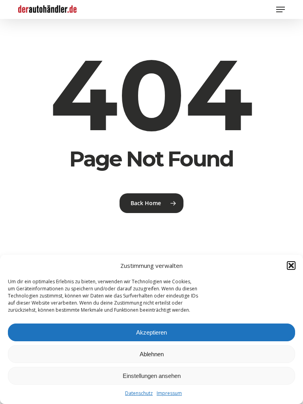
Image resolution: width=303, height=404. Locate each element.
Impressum (169, 393)
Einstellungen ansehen (152, 375)
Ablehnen (152, 354)
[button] (291, 265)
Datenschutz (139, 393)
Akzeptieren (151, 332)
